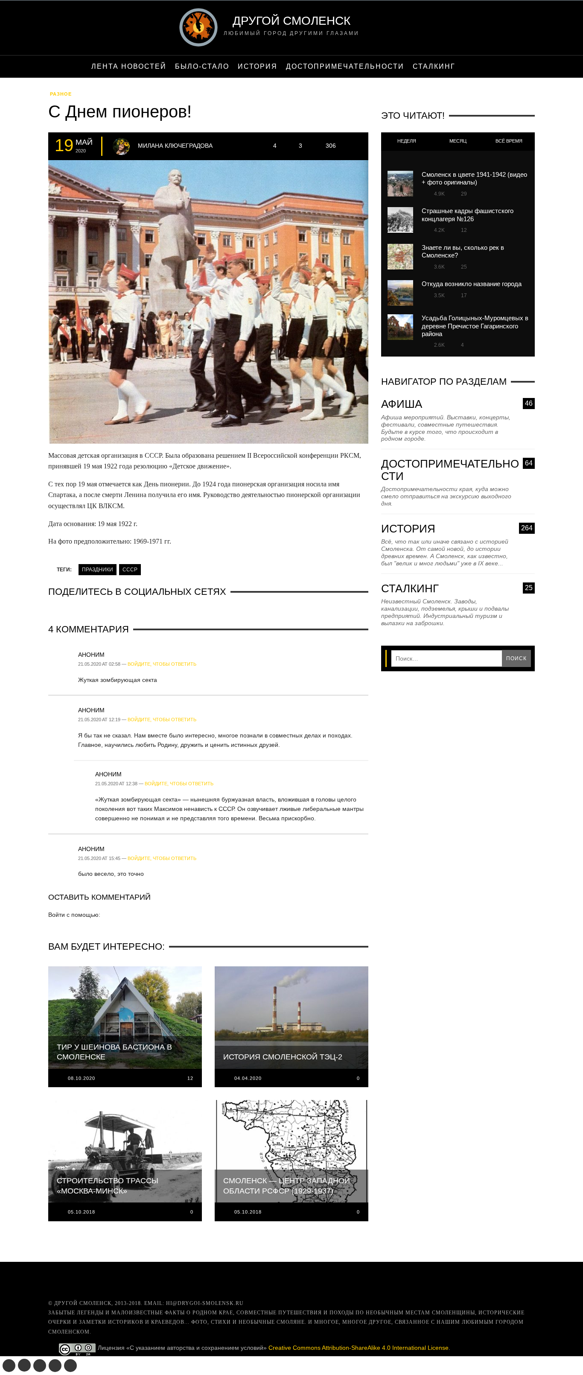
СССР (129, 570)
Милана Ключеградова (175, 145)
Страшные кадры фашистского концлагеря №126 (467, 214)
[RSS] (70, 1365)
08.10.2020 (81, 1078)
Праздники (97, 570)
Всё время (509, 140)
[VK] (9, 1365)
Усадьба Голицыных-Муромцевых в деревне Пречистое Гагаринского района (475, 325)
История (457, 529)
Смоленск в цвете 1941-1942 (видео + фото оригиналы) (474, 178)
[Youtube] (55, 1365)
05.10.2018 (81, 1211)
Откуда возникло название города (472, 283)
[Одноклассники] (24, 1365)
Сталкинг (457, 588)
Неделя (406, 140)
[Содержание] (469, 67)
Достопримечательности (457, 470)
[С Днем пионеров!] (208, 304)
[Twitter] (39, 1365)
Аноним (91, 654)
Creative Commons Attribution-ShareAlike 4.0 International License (358, 1347)
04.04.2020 (248, 1078)
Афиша (457, 404)
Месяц (457, 140)
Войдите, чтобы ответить (162, 664)
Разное (61, 94)
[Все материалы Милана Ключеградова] (121, 146)
